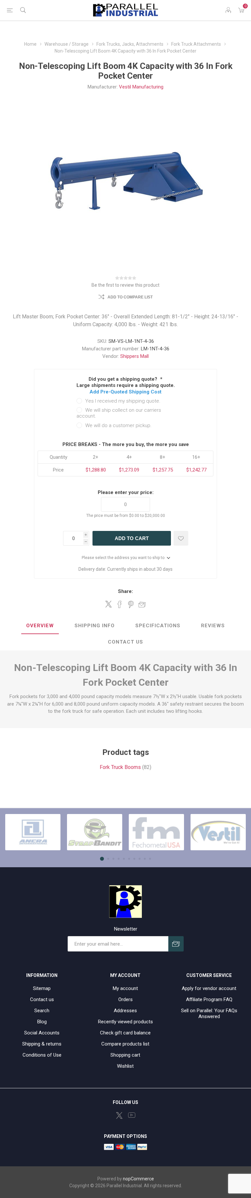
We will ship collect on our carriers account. (118, 413)
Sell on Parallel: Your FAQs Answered (209, 1013)
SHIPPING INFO (95, 626)
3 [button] (113, 859)
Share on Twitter (108, 604)
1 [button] (102, 859)
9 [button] (145, 859)
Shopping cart (125, 1055)
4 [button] (119, 859)
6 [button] (129, 859)
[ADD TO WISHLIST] (181, 538)
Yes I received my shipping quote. (122, 401)
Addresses (125, 1011)
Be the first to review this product (125, 285)
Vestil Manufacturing (141, 87)
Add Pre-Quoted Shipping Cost (125, 392)
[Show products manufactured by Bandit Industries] (94, 832)
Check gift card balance (125, 1033)
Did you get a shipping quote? (124, 379)
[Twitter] (119, 1115)
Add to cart (132, 538)
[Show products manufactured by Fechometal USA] (156, 832)
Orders (125, 999)
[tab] (40, 626)
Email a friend (142, 604)
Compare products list (125, 1044)
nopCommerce (138, 1178)
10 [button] (150, 859)
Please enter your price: (126, 492)
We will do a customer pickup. (118, 425)
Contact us (42, 999)
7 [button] (134, 859)
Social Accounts (41, 1033)
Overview (40, 626)
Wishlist (125, 1066)
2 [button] (108, 859)
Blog (42, 1022)
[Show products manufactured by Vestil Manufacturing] (218, 832)
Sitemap (42, 988)
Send (176, 943)
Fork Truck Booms (120, 767)
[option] (33, 832)
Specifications (157, 626)
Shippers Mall (134, 356)
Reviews (213, 626)
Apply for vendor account (209, 988)
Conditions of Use (42, 1055)
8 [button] (140, 859)
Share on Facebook (119, 604)
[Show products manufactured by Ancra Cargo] (32, 832)
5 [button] (124, 859)
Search (41, 1011)
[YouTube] (131, 1115)
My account (125, 988)
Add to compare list (130, 297)
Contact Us (125, 642)
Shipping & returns (41, 1044)
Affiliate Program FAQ (209, 999)
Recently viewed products (125, 1022)
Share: (125, 591)
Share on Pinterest (130, 604)
